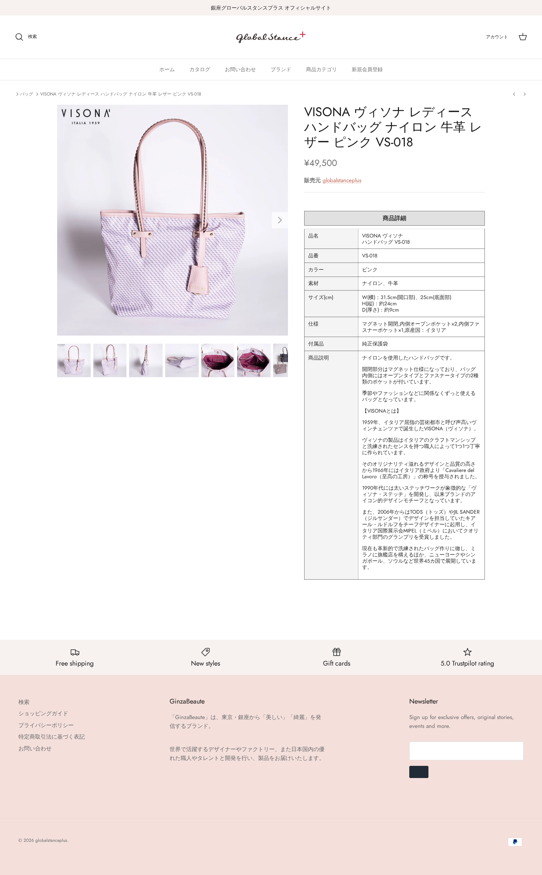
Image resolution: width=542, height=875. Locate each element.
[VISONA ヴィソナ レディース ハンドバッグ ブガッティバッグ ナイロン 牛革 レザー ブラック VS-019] (514, 94)
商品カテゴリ (321, 69)
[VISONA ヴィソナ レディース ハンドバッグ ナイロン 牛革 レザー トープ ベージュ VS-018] (524, 94)
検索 (23, 702)
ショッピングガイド (43, 713)
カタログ (200, 69)
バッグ (26, 94)
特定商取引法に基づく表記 (51, 737)
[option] (172, 220)
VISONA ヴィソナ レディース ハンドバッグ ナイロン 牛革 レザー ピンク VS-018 (120, 94)
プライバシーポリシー (46, 725)
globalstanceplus (342, 180)
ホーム (167, 69)
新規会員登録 (367, 69)
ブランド (281, 69)
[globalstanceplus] (271, 37)
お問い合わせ (240, 69)
